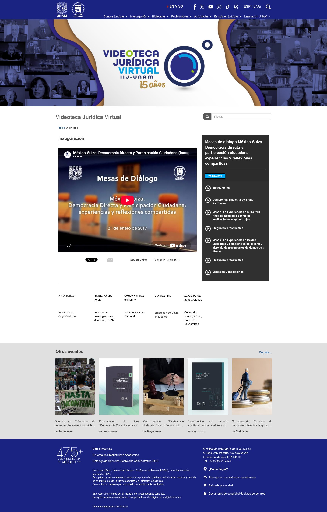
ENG (257, 6)
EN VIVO (176, 6)
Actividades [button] (201, 16)
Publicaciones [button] (180, 16)
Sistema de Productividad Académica (116, 455)
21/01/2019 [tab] (215, 176)
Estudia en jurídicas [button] (226, 16)
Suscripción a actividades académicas (232, 477)
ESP (247, 6)
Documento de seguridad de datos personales (237, 493)
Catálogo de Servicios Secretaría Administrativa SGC (126, 461)
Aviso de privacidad (221, 485)
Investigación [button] (138, 16)
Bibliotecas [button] (159, 16)
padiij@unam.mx (172, 497)
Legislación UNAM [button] (256, 16)
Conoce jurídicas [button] (114, 16)
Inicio (61, 128)
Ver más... (265, 352)
